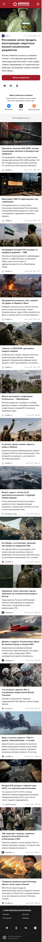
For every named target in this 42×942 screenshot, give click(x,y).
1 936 (38, 319)
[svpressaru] (3, 708)
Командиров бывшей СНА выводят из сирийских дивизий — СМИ (20, 251)
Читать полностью (21, 78)
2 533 (38, 170)
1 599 (38, 367)
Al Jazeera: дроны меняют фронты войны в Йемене (18, 445)
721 (39, 463)
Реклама (6, 914)
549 (39, 903)
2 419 (38, 220)
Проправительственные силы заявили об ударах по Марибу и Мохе (20, 301)
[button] (4, 85)
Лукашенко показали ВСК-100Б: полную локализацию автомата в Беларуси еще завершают (20, 151)
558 (39, 804)
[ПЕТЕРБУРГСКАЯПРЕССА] (3, 804)
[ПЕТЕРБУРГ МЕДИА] (3, 514)
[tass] (3, 36)
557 (39, 852)
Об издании (7, 918)
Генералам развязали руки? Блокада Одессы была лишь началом (19, 883)
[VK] (26, 928)
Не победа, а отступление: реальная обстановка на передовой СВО (19, 544)
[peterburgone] (3, 660)
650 (39, 562)
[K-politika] (3, 562)
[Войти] (38, 4)
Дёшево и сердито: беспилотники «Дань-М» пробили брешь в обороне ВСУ (21, 643)
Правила (25, 918)
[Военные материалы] (21, 4)
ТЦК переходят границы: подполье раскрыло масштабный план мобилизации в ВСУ (18, 836)
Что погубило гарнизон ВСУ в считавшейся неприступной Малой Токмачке (18, 692)
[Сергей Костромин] (3, 170)
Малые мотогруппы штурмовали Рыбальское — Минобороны (17, 397)
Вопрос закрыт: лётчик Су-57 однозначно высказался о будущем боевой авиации (18, 495)
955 (39, 415)
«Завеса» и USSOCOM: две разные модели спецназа (18, 349)
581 (39, 708)
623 (39, 612)
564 (39, 756)
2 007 (38, 271)
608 (39, 660)
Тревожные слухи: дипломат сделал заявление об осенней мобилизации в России (19, 593)
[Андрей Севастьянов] (3, 415)
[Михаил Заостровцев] (3, 367)
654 (39, 514)
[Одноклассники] (16, 928)
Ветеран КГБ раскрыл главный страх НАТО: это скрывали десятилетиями (19, 787)
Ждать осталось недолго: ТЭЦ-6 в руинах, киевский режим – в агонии (18, 739)
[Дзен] (35, 928)
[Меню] (4, 4)
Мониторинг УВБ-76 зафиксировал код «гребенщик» (20, 200)
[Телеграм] (7, 928)
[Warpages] (3, 612)
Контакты (25, 914)
